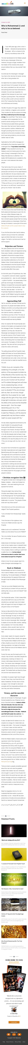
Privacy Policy (18, 1041)
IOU (20, 1016)
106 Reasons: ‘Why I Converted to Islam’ (12, 889)
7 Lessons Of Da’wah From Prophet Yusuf (13, 864)
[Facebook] (8, 1034)
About (23, 1041)
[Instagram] (14, 1034)
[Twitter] (19, 1034)
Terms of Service (10, 1041)
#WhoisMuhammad (6, 761)
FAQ (4, 1041)
